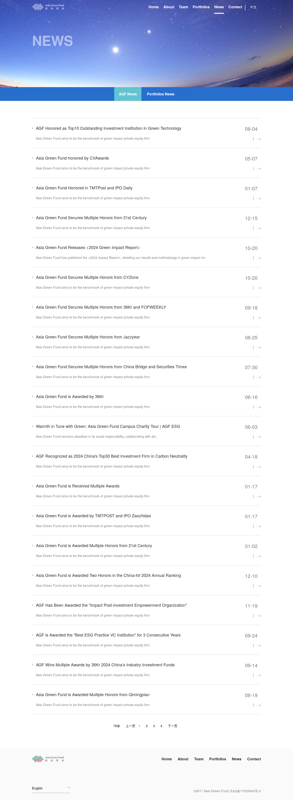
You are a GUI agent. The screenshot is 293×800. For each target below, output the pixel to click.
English (37, 788)
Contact (235, 6)
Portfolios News (160, 94)
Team (183, 6)
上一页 (130, 725)
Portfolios (201, 6)
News (219, 6)
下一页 (172, 725)
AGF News (128, 94)
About (168, 6)
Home (154, 6)
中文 (253, 7)
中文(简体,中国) (43, 780)
